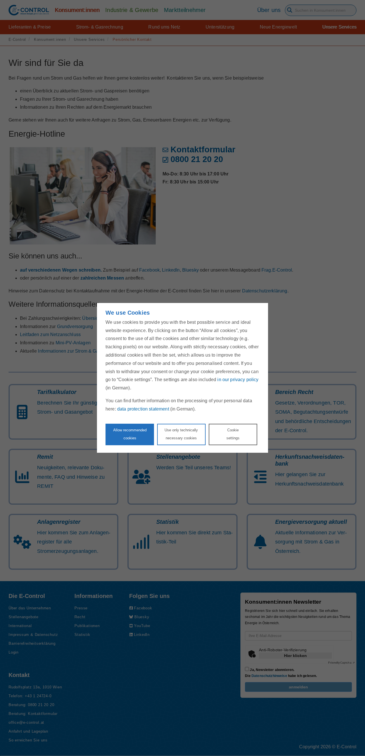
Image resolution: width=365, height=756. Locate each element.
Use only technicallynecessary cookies (181, 434)
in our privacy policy (237, 379)
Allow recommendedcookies (130, 434)
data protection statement (143, 409)
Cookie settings (233, 434)
